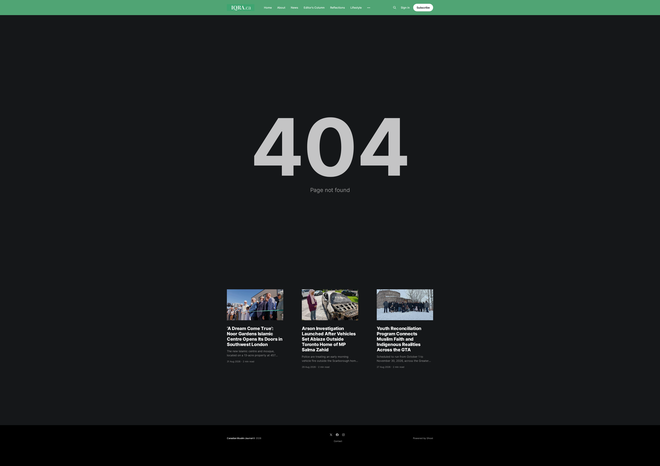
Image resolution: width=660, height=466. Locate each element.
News (294, 7)
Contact (338, 441)
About (281, 7)
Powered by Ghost (423, 438)
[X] (331, 434)
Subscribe (423, 7)
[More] (368, 7)
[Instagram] (343, 434)
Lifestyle (356, 7)
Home (268, 7)
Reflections (337, 7)
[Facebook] (337, 434)
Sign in (405, 7)
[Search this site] (394, 7)
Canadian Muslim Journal (240, 438)
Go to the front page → (330, 196)
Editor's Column (314, 7)
